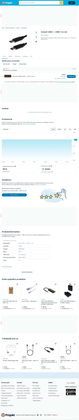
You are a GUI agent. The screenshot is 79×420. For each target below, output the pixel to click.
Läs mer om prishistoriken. (29, 124)
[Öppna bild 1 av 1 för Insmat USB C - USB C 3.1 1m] (18, 42)
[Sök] (61, 3)
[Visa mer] (3, 76)
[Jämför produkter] (36, 41)
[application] (39, 147)
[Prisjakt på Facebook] (38, 415)
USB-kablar (24, 27)
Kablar (18, 27)
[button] (36, 32)
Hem (3, 27)
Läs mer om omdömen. (40, 184)
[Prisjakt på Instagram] (41, 415)
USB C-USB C (22, 257)
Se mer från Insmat (7, 266)
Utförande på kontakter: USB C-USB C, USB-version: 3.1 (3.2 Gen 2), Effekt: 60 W (58, 38)
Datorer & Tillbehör (10, 27)
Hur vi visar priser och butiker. (67, 82)
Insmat (20, 246)
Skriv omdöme (44, 35)
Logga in (71, 2)
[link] (11, 296)
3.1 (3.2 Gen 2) (22, 254)
